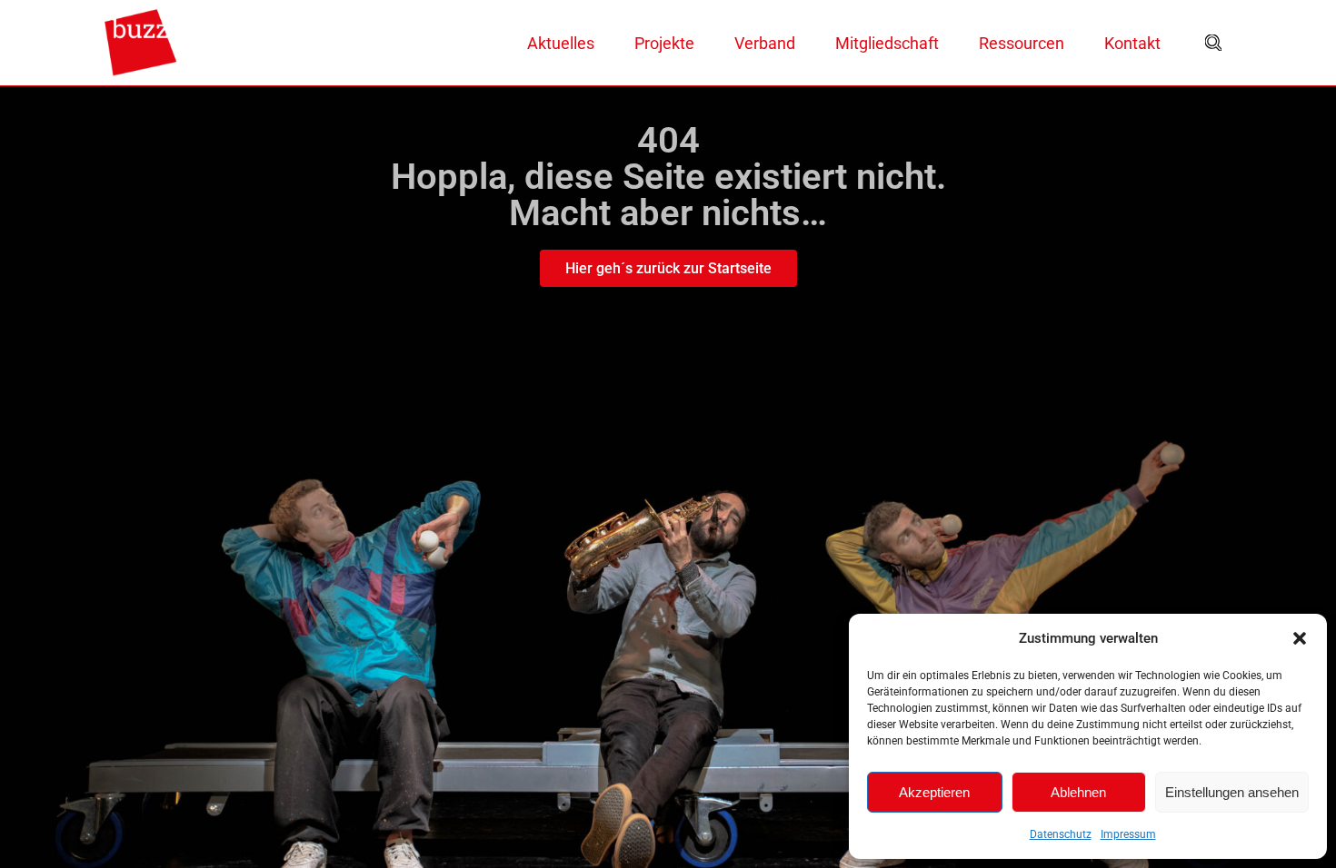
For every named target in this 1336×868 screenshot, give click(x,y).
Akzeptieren (934, 792)
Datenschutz (1061, 834)
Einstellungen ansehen (1232, 792)
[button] (1300, 638)
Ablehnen (1078, 792)
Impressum (1128, 834)
